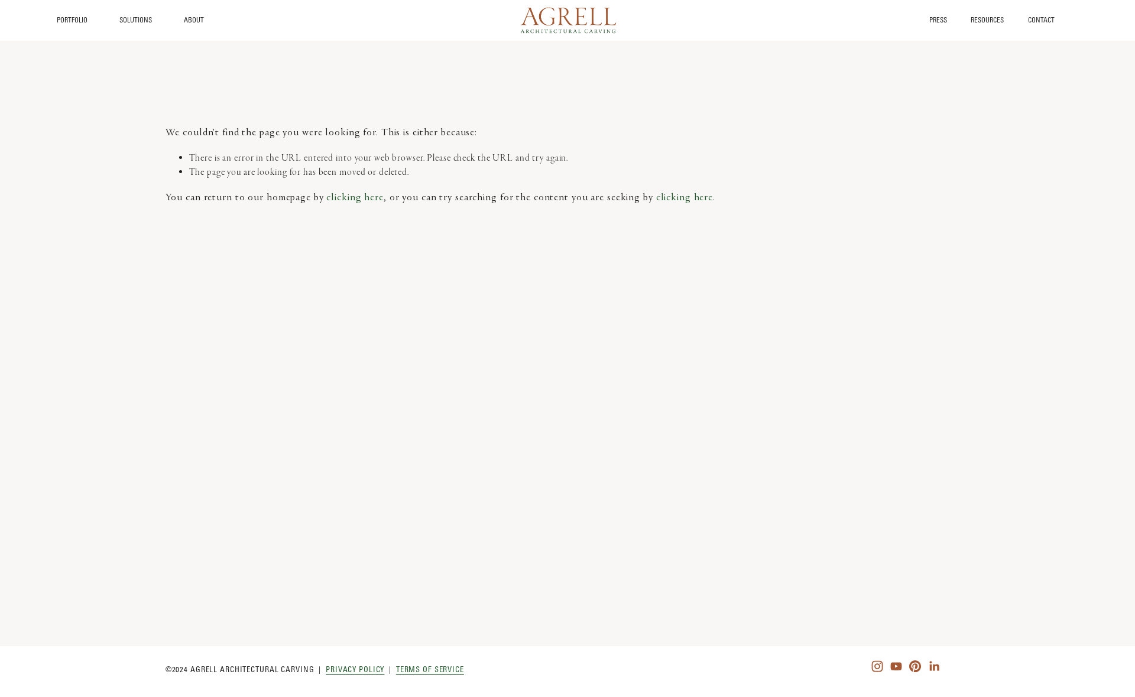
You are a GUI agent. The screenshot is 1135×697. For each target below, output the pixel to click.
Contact (1041, 20)
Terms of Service (430, 669)
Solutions (135, 20)
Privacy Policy (355, 669)
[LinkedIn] (934, 666)
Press (938, 20)
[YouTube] (896, 666)
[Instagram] (877, 666)
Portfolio (72, 20)
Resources (987, 20)
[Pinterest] (915, 666)
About (194, 20)
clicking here (354, 198)
